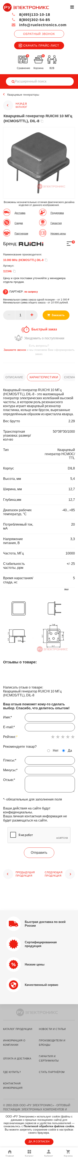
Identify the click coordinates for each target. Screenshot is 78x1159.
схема (69, 377)
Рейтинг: (10, 737)
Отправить (39, 852)
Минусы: (10, 770)
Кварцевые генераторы (23, 94)
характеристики (43, 377)
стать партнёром (51, 1072)
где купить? (12, 1072)
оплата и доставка (17, 1058)
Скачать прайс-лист (41, 45)
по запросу (31, 291)
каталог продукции (17, 1029)
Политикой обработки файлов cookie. (49, 1126)
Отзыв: (9, 780)
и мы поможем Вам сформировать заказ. (39, 350)
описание (14, 377)
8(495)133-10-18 (34, 14)
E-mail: (9, 727)
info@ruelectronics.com (42, 25)
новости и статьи (52, 1029)
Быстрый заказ (44, 329)
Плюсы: (9, 760)
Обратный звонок (39, 34)
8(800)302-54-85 (34, 20)
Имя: (7, 717)
